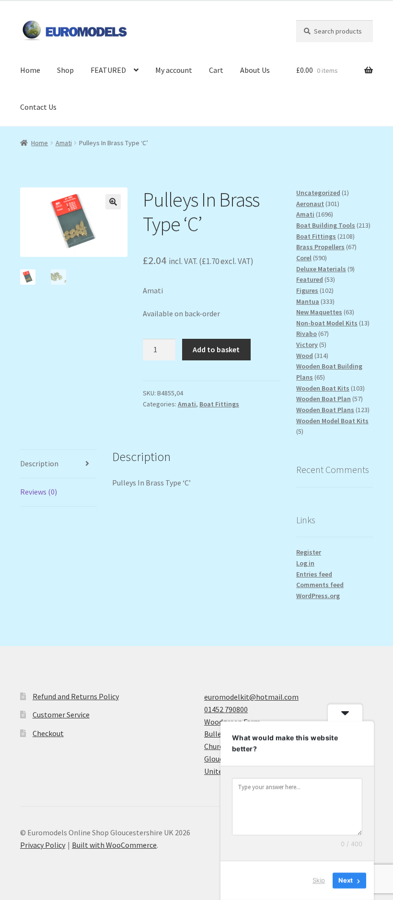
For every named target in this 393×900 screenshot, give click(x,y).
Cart (216, 70)
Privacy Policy (42, 845)
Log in (305, 563)
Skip (318, 880)
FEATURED (108, 70)
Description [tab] (39, 463)
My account (173, 70)
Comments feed (320, 584)
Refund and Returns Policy (76, 696)
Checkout (48, 733)
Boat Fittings (219, 404)
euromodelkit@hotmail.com (251, 697)
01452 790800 (226, 709)
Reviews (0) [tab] (38, 491)
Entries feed (314, 574)
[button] (113, 201)
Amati (64, 142)
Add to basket (216, 349)
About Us (255, 70)
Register (308, 552)
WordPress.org (318, 595)
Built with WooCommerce (114, 845)
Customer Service (61, 714)
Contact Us (38, 107)
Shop (65, 70)
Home (30, 70)
